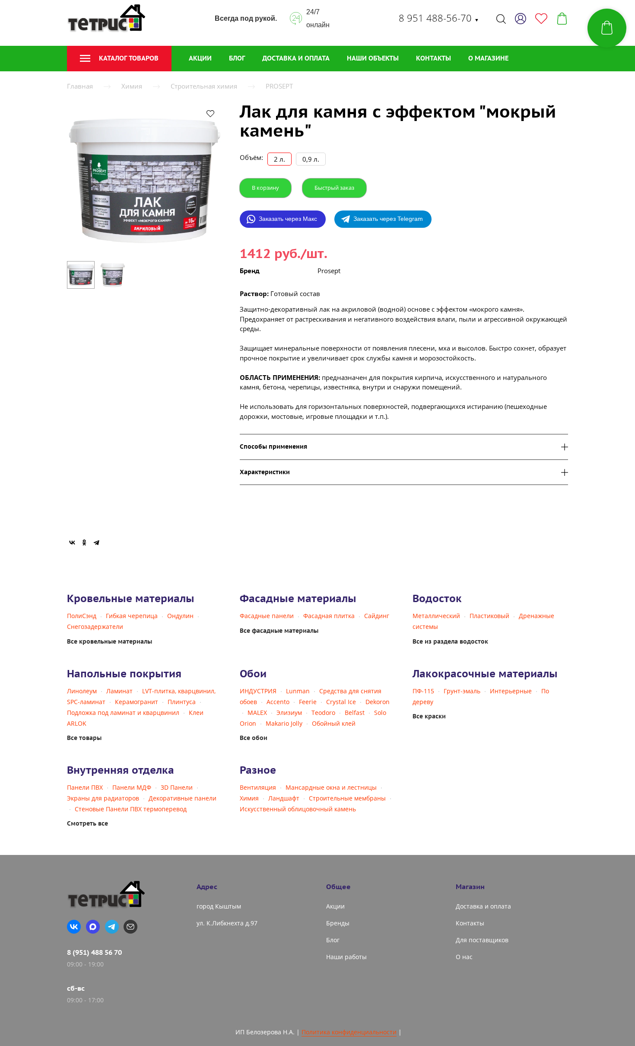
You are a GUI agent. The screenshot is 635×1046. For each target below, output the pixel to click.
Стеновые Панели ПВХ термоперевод (131, 809)
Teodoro (323, 712)
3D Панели (177, 787)
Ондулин (180, 616)
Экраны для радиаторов (103, 798)
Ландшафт (283, 798)
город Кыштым (219, 906)
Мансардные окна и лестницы (331, 787)
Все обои (253, 738)
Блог (237, 58)
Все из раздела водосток (450, 641)
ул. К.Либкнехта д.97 (227, 923)
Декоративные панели (182, 798)
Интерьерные (511, 691)
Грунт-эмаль (462, 691)
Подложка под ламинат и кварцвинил (123, 712)
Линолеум (82, 691)
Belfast (355, 712)
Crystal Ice (341, 702)
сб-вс (76, 988)
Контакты (433, 58)
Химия (131, 86)
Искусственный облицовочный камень (298, 809)
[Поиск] (501, 18)
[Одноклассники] (84, 542)
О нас (464, 957)
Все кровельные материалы (109, 641)
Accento (278, 702)
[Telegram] (96, 542)
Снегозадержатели (95, 626)
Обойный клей (334, 723)
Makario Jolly (284, 723)
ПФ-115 (423, 691)
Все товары (84, 738)
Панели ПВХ (85, 787)
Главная (80, 86)
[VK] (74, 927)
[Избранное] (541, 19)
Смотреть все (87, 823)
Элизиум (289, 712)
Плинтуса (182, 702)
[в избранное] (210, 113)
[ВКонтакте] (72, 542)
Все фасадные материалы (279, 631)
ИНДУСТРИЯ (258, 691)
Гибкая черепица (132, 616)
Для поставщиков (482, 940)
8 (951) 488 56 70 (94, 952)
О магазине (488, 58)
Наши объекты (373, 58)
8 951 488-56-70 (439, 17)
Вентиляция (258, 787)
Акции (200, 58)
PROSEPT (279, 86)
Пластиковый (489, 616)
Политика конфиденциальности (349, 1032)
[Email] (130, 927)
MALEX (257, 712)
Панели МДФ (131, 787)
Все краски (429, 716)
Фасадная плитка (329, 616)
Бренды (337, 923)
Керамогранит (136, 702)
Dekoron (377, 702)
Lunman (298, 691)
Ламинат (119, 691)
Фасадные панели (267, 616)
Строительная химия (204, 86)
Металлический (436, 616)
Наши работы (346, 957)
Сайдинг (376, 616)
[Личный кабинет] (520, 19)
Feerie (308, 702)
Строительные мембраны (347, 798)
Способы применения (273, 446)
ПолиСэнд (81, 616)
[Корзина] (562, 19)
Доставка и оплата (296, 58)
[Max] (93, 927)
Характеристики (265, 472)
